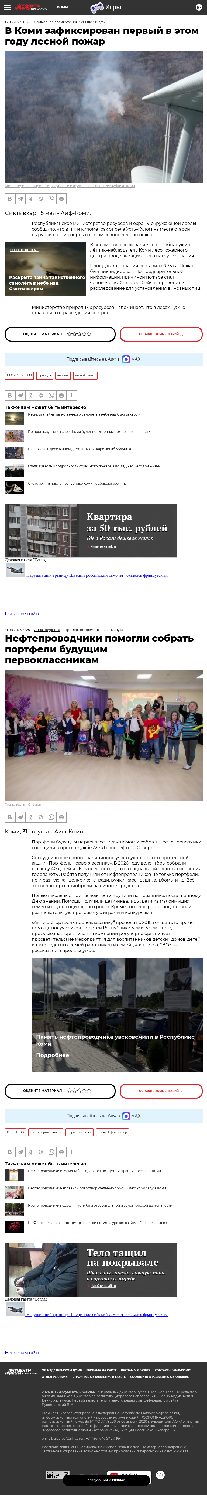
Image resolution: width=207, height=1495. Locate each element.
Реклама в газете (135, 1370)
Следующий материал (106, 1480)
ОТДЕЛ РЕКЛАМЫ (55, 1377)
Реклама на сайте (101, 1370)
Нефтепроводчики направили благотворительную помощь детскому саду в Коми (97, 1188)
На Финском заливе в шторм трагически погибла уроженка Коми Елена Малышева (98, 1223)
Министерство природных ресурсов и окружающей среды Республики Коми (70, 186)
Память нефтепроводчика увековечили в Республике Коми (115, 1040)
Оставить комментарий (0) (161, 334)
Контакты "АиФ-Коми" (173, 1370)
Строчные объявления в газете (99, 1377)
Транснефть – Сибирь (23, 804)
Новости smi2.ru (23, 613)
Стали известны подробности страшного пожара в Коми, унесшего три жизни (94, 466)
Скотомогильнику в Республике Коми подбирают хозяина (77, 483)
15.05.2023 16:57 (17, 22)
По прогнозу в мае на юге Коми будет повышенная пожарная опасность (89, 432)
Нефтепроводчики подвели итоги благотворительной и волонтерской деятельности (100, 1205)
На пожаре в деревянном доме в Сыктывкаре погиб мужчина (79, 449)
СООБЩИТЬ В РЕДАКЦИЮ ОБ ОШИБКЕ (159, 1377)
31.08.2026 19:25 (17, 630)
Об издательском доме (62, 1370)
